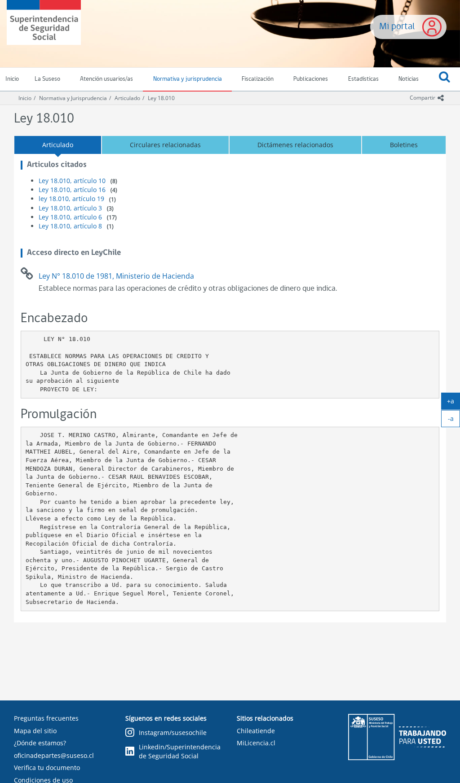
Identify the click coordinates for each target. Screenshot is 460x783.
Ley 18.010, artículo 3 (70, 208)
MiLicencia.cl (256, 743)
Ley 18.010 (161, 98)
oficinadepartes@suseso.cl (54, 755)
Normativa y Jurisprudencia (73, 98)
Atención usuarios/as (106, 79)
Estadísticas (363, 79)
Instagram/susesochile (173, 732)
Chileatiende (256, 730)
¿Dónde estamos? (40, 743)
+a (453, 403)
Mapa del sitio (35, 730)
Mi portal (397, 26)
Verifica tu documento (47, 767)
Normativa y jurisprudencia (187, 79)
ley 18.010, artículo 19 (71, 198)
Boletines (404, 144)
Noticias (408, 79)
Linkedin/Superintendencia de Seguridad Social (180, 751)
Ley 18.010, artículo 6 (70, 217)
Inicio (24, 98)
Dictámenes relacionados (295, 144)
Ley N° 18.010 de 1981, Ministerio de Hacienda (116, 276)
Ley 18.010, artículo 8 (70, 226)
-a (454, 420)
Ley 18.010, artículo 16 (72, 189)
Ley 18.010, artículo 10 (72, 180)
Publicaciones (310, 79)
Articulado (127, 98)
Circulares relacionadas (165, 144)
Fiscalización (258, 79)
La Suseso (47, 79)
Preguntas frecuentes (46, 718)
